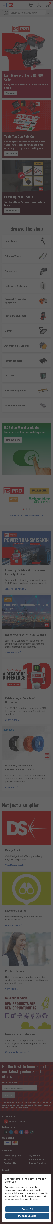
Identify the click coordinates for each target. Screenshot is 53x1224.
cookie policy (14, 1199)
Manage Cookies (27, 1215)
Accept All (27, 1209)
